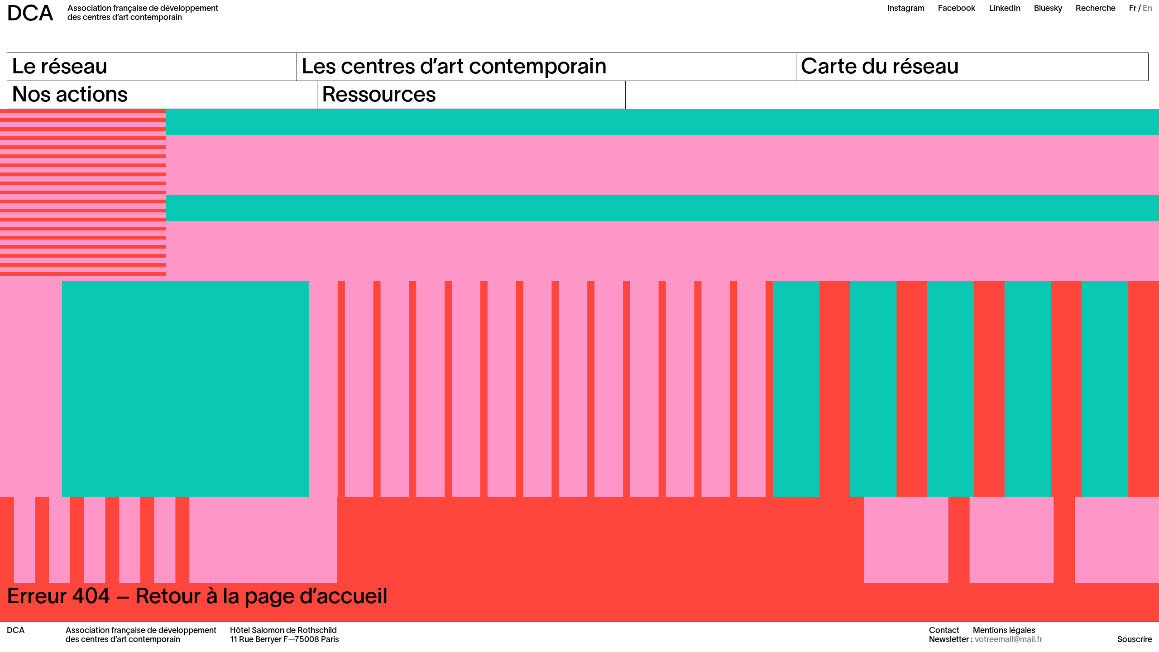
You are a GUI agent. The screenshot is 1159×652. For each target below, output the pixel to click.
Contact (944, 631)
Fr (1132, 9)
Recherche (1096, 9)
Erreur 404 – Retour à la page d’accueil (197, 598)
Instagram (905, 9)
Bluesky (1048, 9)
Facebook (957, 9)
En (1147, 9)
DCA (30, 15)
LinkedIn (1004, 9)
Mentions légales (1004, 631)
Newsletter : (950, 640)
